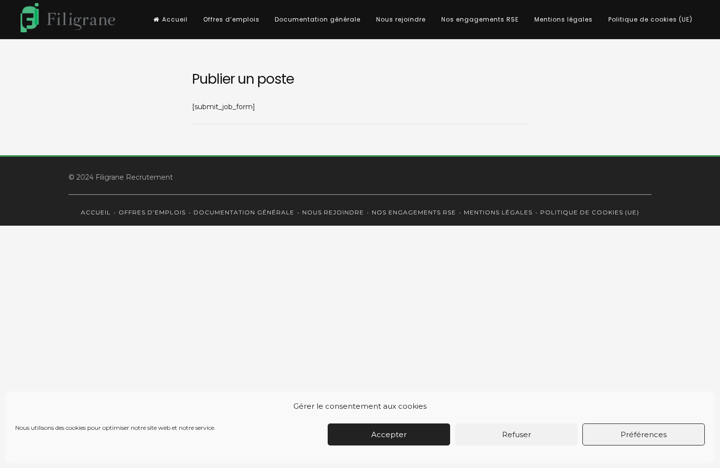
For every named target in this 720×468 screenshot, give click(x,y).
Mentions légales (563, 19)
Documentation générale (317, 19)
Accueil (175, 19)
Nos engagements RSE (480, 19)
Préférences (644, 434)
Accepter (389, 434)
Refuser (516, 434)
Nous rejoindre (401, 19)
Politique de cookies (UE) (650, 19)
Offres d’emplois (231, 19)
